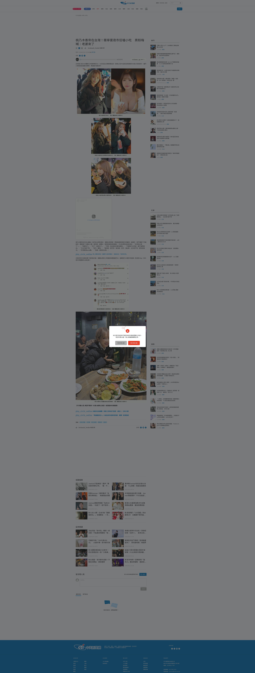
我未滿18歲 (121, 343)
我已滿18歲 (134, 343)
